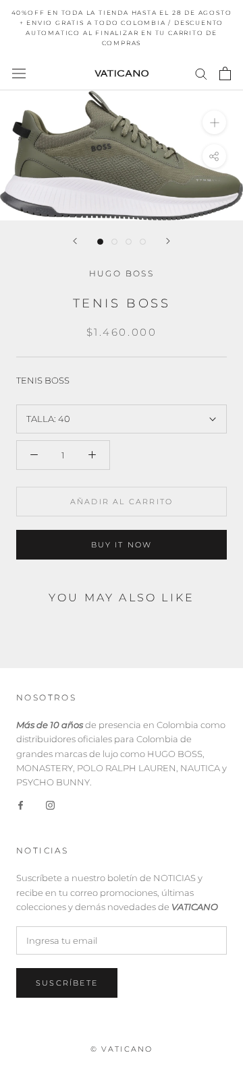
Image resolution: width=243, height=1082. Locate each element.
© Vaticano (121, 1049)
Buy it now (122, 544)
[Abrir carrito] (225, 73)
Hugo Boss (122, 273)
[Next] (168, 241)
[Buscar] (201, 73)
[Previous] (75, 241)
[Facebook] (20, 805)
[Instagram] (50, 805)
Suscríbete (67, 983)
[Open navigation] (19, 73)
